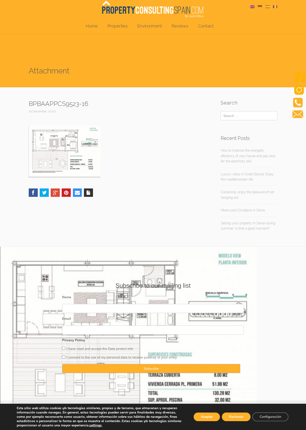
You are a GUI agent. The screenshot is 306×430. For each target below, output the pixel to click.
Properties (117, 25)
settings (95, 425)
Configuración (270, 416)
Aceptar (207, 416)
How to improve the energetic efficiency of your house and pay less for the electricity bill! (248, 156)
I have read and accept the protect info (99, 349)
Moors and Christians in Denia (243, 210)
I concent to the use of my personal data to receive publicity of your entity (121, 357)
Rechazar (236, 416)
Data (112, 349)
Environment (149, 25)
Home (92, 25)
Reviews (179, 25)
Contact (206, 25)
